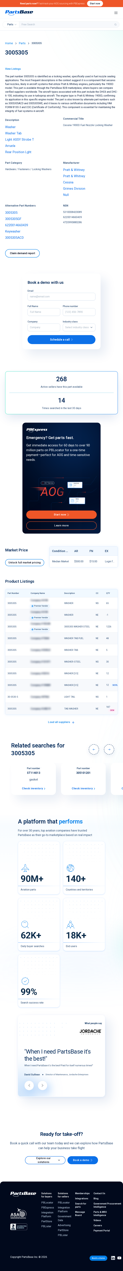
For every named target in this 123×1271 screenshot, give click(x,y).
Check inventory (32, 788)
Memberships (82, 1193)
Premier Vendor (41, 606)
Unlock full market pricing (24, 562)
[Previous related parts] (94, 749)
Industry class (70, 321)
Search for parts (80, 1205)
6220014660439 (16, 225)
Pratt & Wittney (74, 170)
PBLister (46, 1226)
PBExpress (47, 1207)
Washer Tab (13, 133)
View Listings (13, 68)
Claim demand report (22, 253)
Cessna (68, 182)
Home (9, 43)
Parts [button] (10, 24)
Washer (10, 127)
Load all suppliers (59, 722)
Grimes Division (74, 188)
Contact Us (99, 1193)
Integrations (81, 1198)
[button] (79, 327)
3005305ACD (14, 238)
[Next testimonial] (42, 1085)
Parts (22, 43)
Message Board (80, 1213)
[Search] (116, 24)
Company (32, 321)
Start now (95, 3)
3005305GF (13, 219)
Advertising (64, 1225)
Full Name (33, 306)
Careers (98, 1225)
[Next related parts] (109, 749)
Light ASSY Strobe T (19, 139)
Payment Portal (102, 1230)
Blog (96, 1198)
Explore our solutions (43, 1160)
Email (30, 291)
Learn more (61, 525)
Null (66, 195)
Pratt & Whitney (74, 176)
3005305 (11, 213)
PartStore (46, 1221)
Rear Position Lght (18, 152)
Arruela (10, 146)
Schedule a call (60, 339)
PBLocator (47, 1202)
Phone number (70, 306)
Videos (97, 1220)
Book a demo (81, 1160)
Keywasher (12, 231)
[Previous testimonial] (29, 1085)
